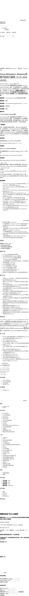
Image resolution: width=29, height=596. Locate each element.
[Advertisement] (14, 52)
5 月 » (5, 374)
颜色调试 (5, 467)
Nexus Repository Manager (21, 171)
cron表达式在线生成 (7, 440)
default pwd (5, 441)
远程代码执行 (7, 330)
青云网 (24, 400)
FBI (11, 319)
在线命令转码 (6, 460)
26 (8, 371)
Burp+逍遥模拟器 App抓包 (9, 264)
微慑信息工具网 (6, 463)
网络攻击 (12, 328)
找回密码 (14, 32)
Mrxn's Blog (5, 418)
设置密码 (2, 593)
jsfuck (4, 445)
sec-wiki (4, 422)
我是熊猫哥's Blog (7, 430)
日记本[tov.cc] (6, 390)
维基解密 (2, 328)
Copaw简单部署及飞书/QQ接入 (10, 265)
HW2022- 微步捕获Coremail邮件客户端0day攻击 (14, 197)
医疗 (11, 323)
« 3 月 (1, 374)
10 (6, 368)
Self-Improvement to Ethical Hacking (11, 425)
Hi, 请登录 (2, 32)
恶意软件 (5, 325)
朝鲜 (17, 325)
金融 (18, 330)
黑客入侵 (26, 330)
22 (3, 371)
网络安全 (7, 328)
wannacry (26, 319)
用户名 (1, 588)
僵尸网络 (24, 321)
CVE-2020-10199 (4, 171)
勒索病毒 (2, 323)
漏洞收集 (20, 68)
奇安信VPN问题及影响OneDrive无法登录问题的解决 (15, 272)
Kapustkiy (16, 319)
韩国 (23, 330)
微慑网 (7, 29)
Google (13, 319)
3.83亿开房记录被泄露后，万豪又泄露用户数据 (11, 174)
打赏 (5, 163)
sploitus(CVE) (6, 384)
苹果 (2, 330)
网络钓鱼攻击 (21, 328)
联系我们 (7, 522)
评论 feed (5, 494)
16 (4, 369)
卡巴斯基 (14, 323)
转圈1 (4, 474)
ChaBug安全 (5, 413)
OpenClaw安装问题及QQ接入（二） (11, 269)
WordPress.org (6, 496)
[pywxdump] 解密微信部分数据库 (10, 254)
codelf (4, 438)
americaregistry (6, 406)
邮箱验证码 (2, 591)
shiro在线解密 (6, 448)
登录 (4, 491)
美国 (25, 328)
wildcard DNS (6, 451)
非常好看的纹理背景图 (8, 465)
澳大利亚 (26, 325)
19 (8, 369)
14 (2, 369)
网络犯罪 (16, 328)
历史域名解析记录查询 (8, 457)
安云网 (4, 428)
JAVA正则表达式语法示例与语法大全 (11, 444)
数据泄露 (14, 325)
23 (4, 371)
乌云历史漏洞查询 (7, 426)
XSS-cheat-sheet (6, 452)
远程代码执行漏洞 (14, 330)
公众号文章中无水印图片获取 (10, 270)
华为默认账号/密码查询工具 (9, 455)
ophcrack (5, 447)
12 (8, 368)
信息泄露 (19, 321)
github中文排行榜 (7, 381)
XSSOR (4, 454)
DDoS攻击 (4, 319)
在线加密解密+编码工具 (8, 458)
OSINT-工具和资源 (7, 420)
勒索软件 (7, 324)
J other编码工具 (6, 443)
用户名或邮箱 (3, 578)
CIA (1, 319)
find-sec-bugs (5, 417)
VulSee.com (21, 319)
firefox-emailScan (6, 380)
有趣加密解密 (6, 472)
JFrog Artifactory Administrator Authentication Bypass (14, 193)
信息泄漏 (13, 321)
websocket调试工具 (7, 450)
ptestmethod (5, 421)
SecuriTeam (5, 424)
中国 (1, 321)
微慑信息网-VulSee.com (10, 68)
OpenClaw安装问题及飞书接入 (10, 267)
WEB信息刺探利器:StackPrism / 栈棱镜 (12, 256)
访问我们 (2, 522)
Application (25, 68)
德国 (1, 325)
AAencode (5, 437)
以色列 (4, 321)
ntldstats (4, 407)
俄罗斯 (7, 321)
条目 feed (5, 493)
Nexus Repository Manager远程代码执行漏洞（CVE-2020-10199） (14, 77)
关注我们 (5, 28)
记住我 (6, 582)
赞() (1, 163)
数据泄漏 (9, 325)
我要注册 (8, 32)
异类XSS (5, 462)
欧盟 (23, 325)
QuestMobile (5, 383)
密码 (6, 580)
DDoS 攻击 (8, 319)
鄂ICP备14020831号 (4, 527)
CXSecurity (5, 416)
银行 (20, 330)
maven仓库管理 (11, 171)
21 (2, 371)
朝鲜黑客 (19, 325)
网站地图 (20, 524)
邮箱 (1, 590)
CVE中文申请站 (6, 415)
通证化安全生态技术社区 (9, 431)
